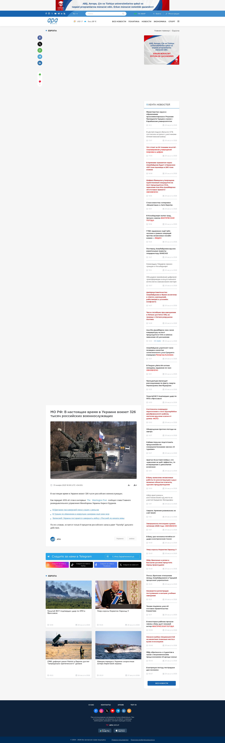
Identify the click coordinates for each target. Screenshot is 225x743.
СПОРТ (172, 21)
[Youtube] (55, 14)
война (131, 539)
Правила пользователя (120, 740)
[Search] (123, 14)
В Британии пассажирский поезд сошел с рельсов (75, 510)
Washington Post (99, 500)
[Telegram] (59, 14)
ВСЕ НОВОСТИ (119, 21)
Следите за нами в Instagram (59, 565)
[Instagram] (49, 14)
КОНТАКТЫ (106, 705)
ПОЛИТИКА (133, 21)
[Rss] (64, 14)
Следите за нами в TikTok (83, 565)
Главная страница (162, 31)
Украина (119, 539)
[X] (52, 14)
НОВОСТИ (146, 21)
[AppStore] (120, 731)
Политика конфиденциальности (143, 740)
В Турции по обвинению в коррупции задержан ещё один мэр (80, 514)
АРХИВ (121, 705)
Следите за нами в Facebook (107, 565)
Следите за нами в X (130, 565)
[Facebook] (46, 14)
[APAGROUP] (112, 725)
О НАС (91, 705)
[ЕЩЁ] (177, 21)
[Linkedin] (61, 14)
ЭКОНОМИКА (160, 21)
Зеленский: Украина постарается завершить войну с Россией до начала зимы (88, 518)
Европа (175, 31)
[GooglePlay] (105, 731)
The (89, 500)
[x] (107, 711)
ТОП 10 (134, 705)
